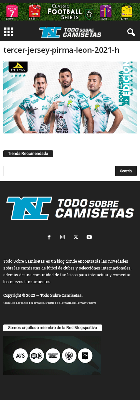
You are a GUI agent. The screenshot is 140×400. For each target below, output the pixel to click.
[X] (77, 237)
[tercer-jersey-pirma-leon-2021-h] (70, 97)
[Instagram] (64, 237)
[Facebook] (50, 237)
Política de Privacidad (60, 302)
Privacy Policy (86, 302)
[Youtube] (90, 237)
